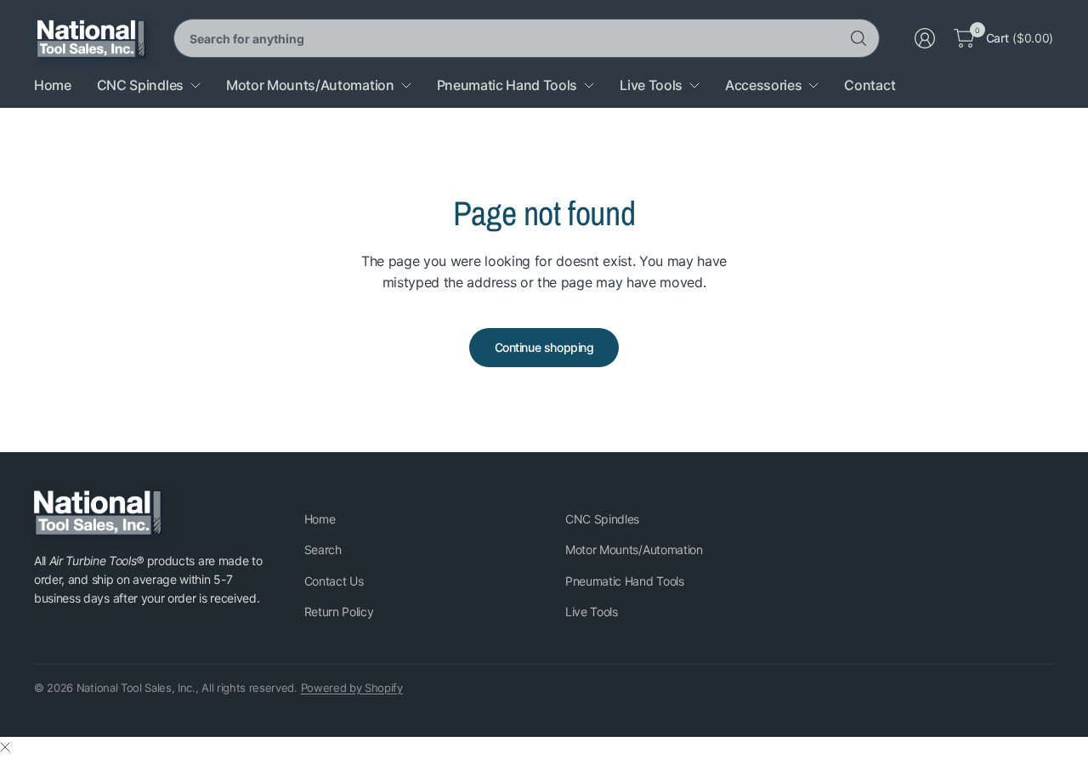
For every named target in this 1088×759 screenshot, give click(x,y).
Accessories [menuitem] (763, 84)
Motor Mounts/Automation (634, 549)
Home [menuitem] (52, 84)
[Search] (858, 38)
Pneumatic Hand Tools (624, 581)
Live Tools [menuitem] (651, 84)
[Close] (5, 747)
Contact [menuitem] (869, 84)
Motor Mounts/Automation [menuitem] (310, 84)
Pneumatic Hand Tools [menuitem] (507, 84)
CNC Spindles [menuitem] (140, 84)
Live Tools (591, 611)
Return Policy (339, 611)
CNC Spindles (602, 519)
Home (320, 519)
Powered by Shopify (352, 687)
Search (323, 549)
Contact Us (334, 581)
